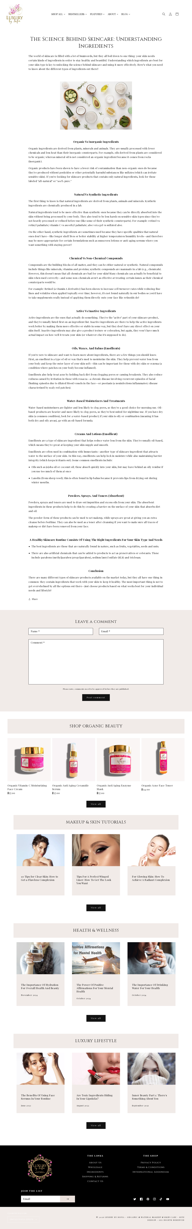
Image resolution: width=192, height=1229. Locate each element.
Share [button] (35, 599)
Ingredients (95, 1172)
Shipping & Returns (95, 1176)
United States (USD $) (21, 1219)
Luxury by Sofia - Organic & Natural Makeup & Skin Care (141, 1217)
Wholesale (95, 1167)
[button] (163, 14)
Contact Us (95, 1181)
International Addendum (151, 1172)
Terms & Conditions (151, 1167)
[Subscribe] (67, 1199)
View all (96, 804)
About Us (95, 1162)
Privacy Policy (151, 1162)
